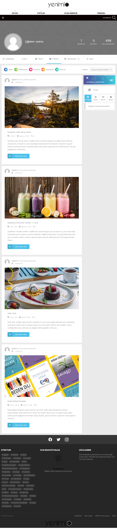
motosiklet (17, 479)
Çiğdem (14, 80)
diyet (24, 455)
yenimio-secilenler (20, 503)
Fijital (114, 516)
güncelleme (24, 465)
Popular (41, 13)
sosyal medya (16, 489)
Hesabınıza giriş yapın (95, 82)
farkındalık (15, 462)
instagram (25, 468)
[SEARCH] (114, 18)
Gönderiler (10, 59)
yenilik (6, 503)
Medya (40, 59)
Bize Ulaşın (89, 516)
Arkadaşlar (73, 59)
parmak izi (16, 482)
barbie (15, 455)
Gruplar (62, 69)
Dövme (18, 458)
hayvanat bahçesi (10, 468)
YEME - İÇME (13, 226)
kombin (26, 472)
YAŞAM (17, 405)
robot (26, 482)
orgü (27, 479)
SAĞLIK (12, 405)
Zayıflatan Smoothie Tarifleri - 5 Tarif (23, 223)
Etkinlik (55, 59)
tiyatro (24, 496)
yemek (28, 499)
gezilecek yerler (10, 465)
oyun (6, 482)
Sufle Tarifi (12, 313)
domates (7, 458)
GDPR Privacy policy (102, 516)
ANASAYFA (78, 516)
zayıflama (7, 506)
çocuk (18, 506)
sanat (22, 485)
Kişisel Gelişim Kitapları (17, 401)
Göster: (85, 70)
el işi (5, 462)
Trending (101, 13)
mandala (7, 475)
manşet (18, 475)
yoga (33, 503)
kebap (17, 472)
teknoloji (25, 492)
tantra (6, 492)
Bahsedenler (23, 69)
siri (5, 489)
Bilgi (25, 59)
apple (6, 455)
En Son (15, 13)
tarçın (15, 492)
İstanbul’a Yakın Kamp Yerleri (19, 132)
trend (34, 496)
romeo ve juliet (9, 485)
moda (6, 479)
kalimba (7, 472)
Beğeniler (36, 69)
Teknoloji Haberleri (11, 496)
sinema (31, 485)
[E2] (58, 523)
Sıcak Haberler (70, 13)
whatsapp (7, 499)
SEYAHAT (12, 136)
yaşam (18, 499)
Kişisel (11, 69)
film (25, 462)
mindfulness (30, 475)
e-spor (27, 458)
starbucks (29, 489)
